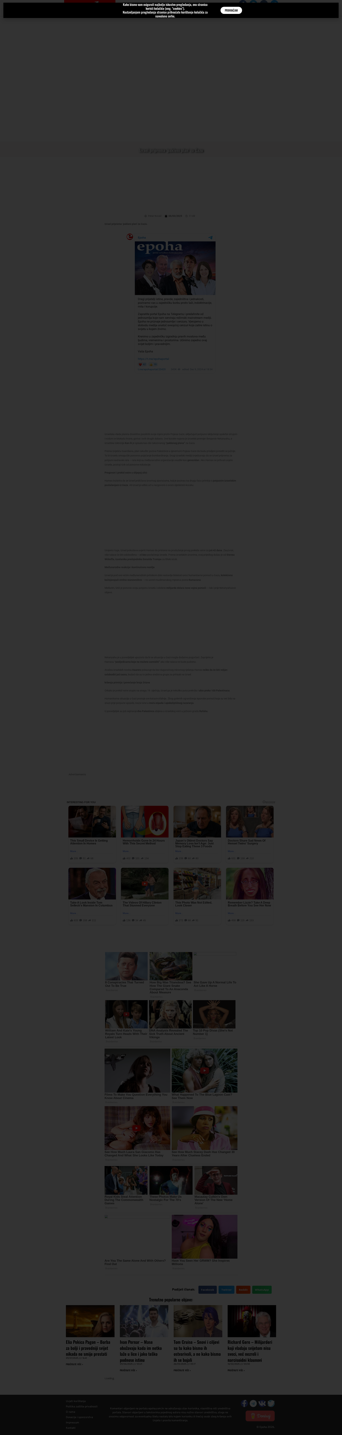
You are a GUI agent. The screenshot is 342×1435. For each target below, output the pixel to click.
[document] (171, 717)
